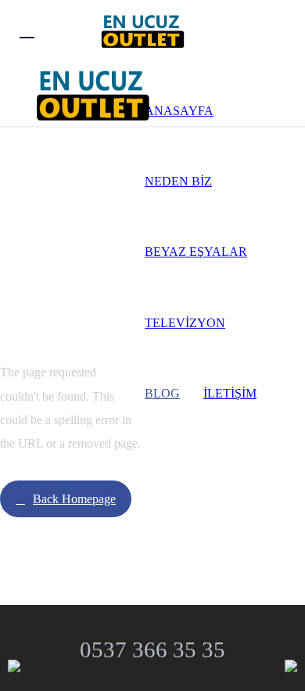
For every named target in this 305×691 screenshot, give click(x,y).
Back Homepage (74, 499)
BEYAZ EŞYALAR (196, 251)
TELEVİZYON (185, 322)
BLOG (162, 393)
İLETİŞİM (230, 393)
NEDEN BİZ (178, 181)
